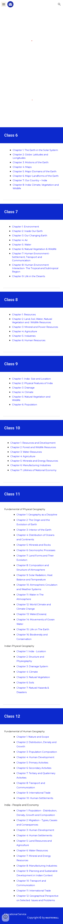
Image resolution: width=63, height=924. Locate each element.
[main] (31, 135)
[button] (3, 4)
